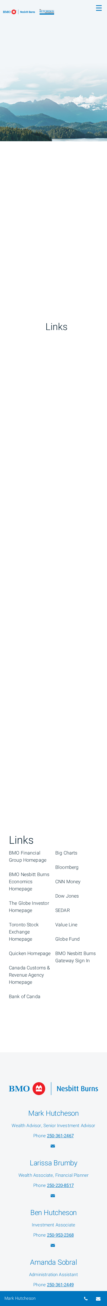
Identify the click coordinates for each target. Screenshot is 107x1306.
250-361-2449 (60, 1284)
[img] (53, 70)
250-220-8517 (60, 1185)
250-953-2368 (60, 1235)
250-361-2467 (60, 1135)
